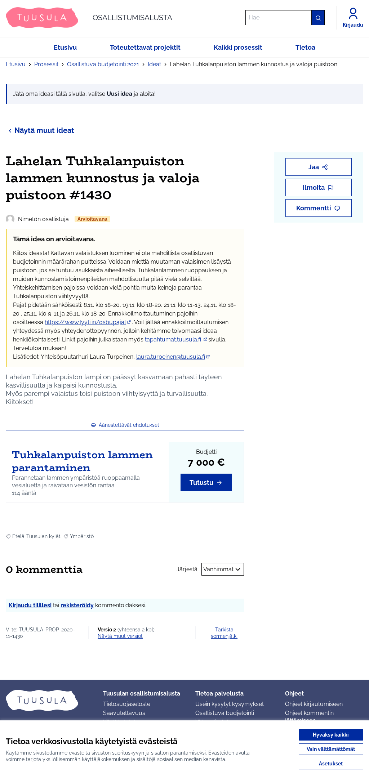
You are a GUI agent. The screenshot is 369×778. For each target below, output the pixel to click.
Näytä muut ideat (44, 130)
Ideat (154, 64)
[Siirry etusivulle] (49, 700)
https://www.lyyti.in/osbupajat (88, 322)
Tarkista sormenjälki (224, 633)
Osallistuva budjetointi (224, 713)
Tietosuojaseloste (126, 704)
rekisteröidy (77, 605)
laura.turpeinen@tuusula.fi (173, 356)
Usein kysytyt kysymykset (229, 704)
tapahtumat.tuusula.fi (176, 339)
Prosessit (46, 64)
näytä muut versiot (120, 636)
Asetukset (331, 763)
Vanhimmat (218, 569)
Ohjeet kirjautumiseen (314, 704)
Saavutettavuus (124, 713)
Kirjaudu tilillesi (30, 605)
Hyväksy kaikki (331, 735)
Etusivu (16, 64)
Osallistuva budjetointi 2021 (103, 64)
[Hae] (317, 17)
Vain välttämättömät (331, 749)
